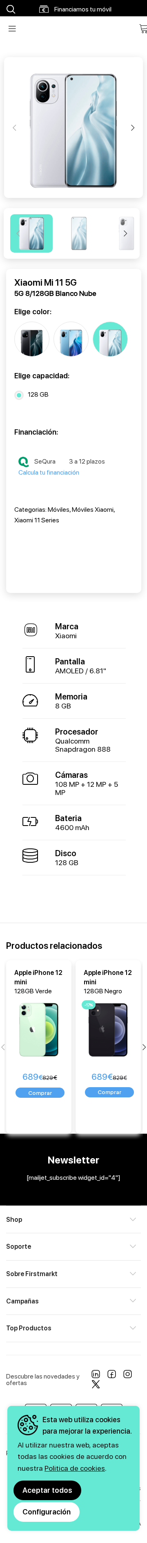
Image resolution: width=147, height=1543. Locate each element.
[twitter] (95, 1386)
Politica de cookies (75, 1468)
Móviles (58, 509)
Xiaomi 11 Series (36, 520)
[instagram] (127, 1375)
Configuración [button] (46, 1511)
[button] (40, 1093)
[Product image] (40, 1028)
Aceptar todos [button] (47, 1490)
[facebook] (111, 1375)
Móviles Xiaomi (93, 509)
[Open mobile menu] (12, 28)
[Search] (9, 9)
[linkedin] (95, 1375)
